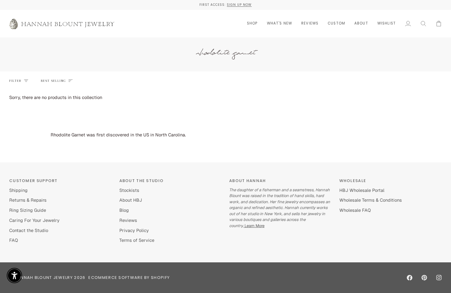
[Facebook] (409, 277)
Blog (124, 210)
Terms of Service (136, 240)
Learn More (254, 225)
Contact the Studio (28, 230)
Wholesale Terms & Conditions (370, 200)
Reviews (128, 220)
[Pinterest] (424, 277)
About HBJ (130, 200)
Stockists (129, 190)
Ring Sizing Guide (27, 210)
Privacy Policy (134, 230)
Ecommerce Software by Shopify (129, 277)
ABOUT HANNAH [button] (247, 181)
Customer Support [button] (33, 181)
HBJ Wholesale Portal (361, 190)
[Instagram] (439, 277)
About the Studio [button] (141, 181)
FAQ (13, 240)
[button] (252, 23)
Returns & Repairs (28, 200)
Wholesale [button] (352, 181)
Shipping (18, 190)
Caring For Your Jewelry (34, 220)
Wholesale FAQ (355, 210)
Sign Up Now (239, 4)
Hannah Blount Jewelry (43, 277)
